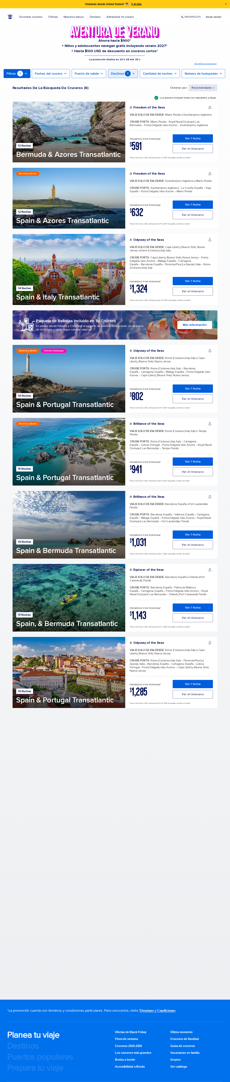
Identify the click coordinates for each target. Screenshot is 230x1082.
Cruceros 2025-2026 (128, 1045)
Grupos (175, 1059)
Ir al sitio (137, 4)
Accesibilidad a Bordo (130, 1066)
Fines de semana (126, 1038)
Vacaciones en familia (184, 1052)
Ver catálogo (178, 1066)
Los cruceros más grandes (133, 1052)
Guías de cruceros (182, 1045)
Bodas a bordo (125, 1059)
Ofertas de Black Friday (130, 1032)
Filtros (14, 74)
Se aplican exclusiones (205, 63)
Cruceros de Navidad (184, 1038)
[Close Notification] (225, 4)
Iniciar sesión (213, 17)
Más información (195, 324)
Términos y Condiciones (157, 1010)
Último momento (181, 1032)
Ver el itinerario (193, 149)
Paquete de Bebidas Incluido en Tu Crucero (76, 321)
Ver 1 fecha (193, 138)
